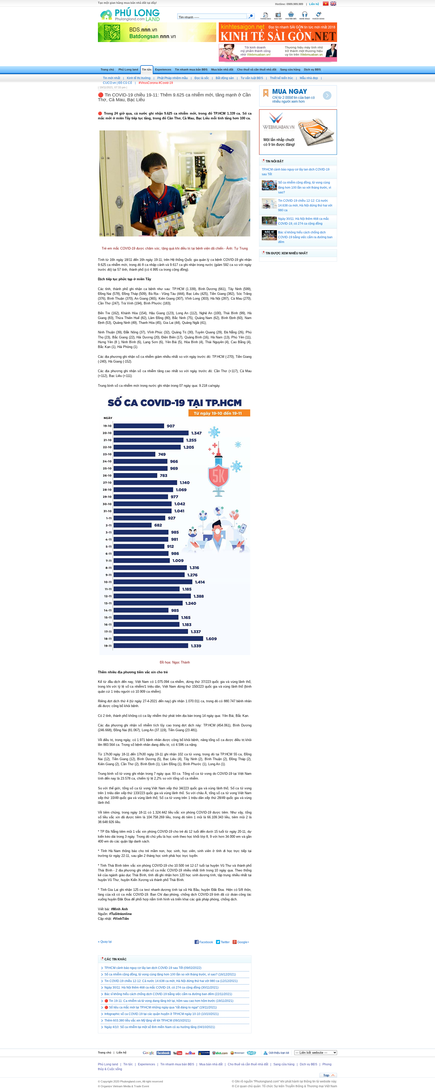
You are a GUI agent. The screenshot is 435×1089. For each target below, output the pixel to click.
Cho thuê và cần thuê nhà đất (256, 69)
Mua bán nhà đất (222, 69)
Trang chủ (107, 69)
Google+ (243, 942)
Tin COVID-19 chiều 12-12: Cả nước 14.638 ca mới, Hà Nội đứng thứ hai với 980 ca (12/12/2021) (171, 981)
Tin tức (147, 69)
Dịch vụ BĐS (312, 69)
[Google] (148, 1052)
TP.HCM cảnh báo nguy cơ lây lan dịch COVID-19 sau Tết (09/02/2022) (152, 968)
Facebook (206, 942)
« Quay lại (105, 941)
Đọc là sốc (202, 78)
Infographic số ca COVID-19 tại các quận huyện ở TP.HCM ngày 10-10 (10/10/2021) (161, 1014)
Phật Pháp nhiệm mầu (172, 78)
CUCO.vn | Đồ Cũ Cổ (117, 83)
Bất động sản (225, 78)
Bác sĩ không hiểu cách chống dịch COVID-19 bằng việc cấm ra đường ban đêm (305, 237)
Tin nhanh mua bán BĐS (191, 69)
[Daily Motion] (204, 1052)
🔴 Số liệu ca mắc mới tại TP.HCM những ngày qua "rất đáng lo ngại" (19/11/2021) (160, 1007)
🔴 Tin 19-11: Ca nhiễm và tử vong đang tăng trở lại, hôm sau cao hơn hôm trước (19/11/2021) (168, 1001)
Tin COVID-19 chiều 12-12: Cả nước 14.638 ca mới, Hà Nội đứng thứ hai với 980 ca (305, 205)
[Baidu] (190, 1052)
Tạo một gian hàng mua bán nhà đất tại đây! (127, 2)
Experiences (163, 69)
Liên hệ (314, 4)
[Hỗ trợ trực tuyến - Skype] (251, 1052)
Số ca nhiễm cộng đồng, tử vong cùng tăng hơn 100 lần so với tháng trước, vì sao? (304, 187)
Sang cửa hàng (290, 69)
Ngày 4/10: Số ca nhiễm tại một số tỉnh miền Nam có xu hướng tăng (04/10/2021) (159, 1027)
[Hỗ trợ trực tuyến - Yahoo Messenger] (237, 1052)
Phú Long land (128, 69)
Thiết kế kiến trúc (281, 78)
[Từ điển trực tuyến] (220, 1052)
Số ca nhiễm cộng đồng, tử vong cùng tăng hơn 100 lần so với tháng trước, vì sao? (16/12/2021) (170, 974)
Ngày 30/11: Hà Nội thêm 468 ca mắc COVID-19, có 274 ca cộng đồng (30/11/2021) (161, 987)
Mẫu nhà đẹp (309, 78)
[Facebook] (164, 1052)
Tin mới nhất (111, 78)
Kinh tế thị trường (139, 78)
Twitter (225, 942)
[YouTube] (178, 1052)
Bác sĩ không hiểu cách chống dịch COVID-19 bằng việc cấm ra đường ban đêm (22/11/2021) (168, 994)
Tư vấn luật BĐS (252, 78)
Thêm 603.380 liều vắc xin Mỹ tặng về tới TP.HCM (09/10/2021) (147, 1020)
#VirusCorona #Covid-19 (156, 83)
